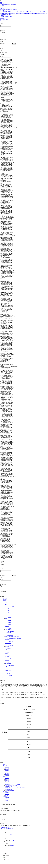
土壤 (8, 672)
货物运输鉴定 (8, 639)
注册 (3, 20)
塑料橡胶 (7, 660)
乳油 (8, 610)
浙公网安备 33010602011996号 (7, 828)
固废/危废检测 (8, 643)
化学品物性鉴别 (8, 629)
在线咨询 (12, 834)
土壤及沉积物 (8, 670)
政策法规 (15, 9)
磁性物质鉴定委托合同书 (37, 11)
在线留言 (6, 19)
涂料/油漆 (9, 648)
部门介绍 (6, 4)
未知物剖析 (7, 673)
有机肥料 (9, 622)
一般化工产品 (8, 632)
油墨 (6, 649)
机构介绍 (2, 3)
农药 (6, 604)
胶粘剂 (8, 655)
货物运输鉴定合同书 (26, 13)
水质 (6, 666)
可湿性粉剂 (9, 617)
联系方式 (2, 19)
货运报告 (6, 16)
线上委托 (2, 10)
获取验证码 (14, 43)
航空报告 (2, 16)
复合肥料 (9, 620)
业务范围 (2, 5)
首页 (1, 2)
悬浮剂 (8, 614)
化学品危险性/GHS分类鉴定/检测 (12, 636)
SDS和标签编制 (10, 665)
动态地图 (7, 799)
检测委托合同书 (19, 13)
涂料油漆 (7, 646)
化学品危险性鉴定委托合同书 (25, 11)
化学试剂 (7, 626)
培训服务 (10, 6)
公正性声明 (6, 9)
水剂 (8, 612)
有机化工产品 (10, 635)
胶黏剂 (6, 653)
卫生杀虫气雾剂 (10, 606)
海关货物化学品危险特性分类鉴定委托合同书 (9, 11)
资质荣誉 (10, 4)
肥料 (6, 618)
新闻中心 (2, 8)
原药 (8, 608)
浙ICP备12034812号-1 (4, 827)
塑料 (8, 662)
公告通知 (2, 9)
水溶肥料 (9, 624)
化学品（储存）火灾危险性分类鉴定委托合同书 (15, 787)
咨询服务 (6, 6)
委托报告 (10, 16)
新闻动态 (11, 9)
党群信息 (14, 4)
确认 (1, 585)
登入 (1, 20)
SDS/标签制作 (8, 663)
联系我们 (2, 18)
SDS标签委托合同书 (8, 14)
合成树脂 (7, 656)
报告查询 (2, 15)
